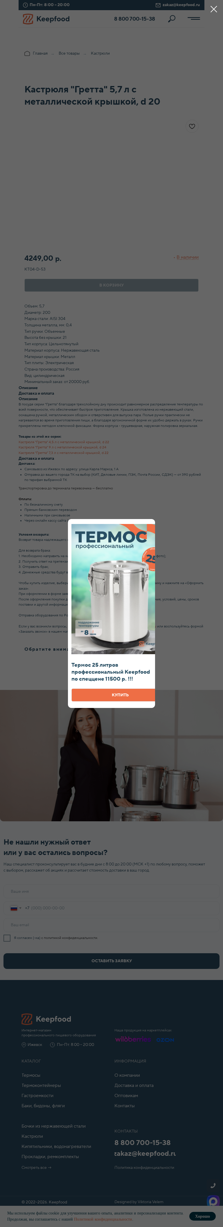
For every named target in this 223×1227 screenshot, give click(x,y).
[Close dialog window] (214, 9)
